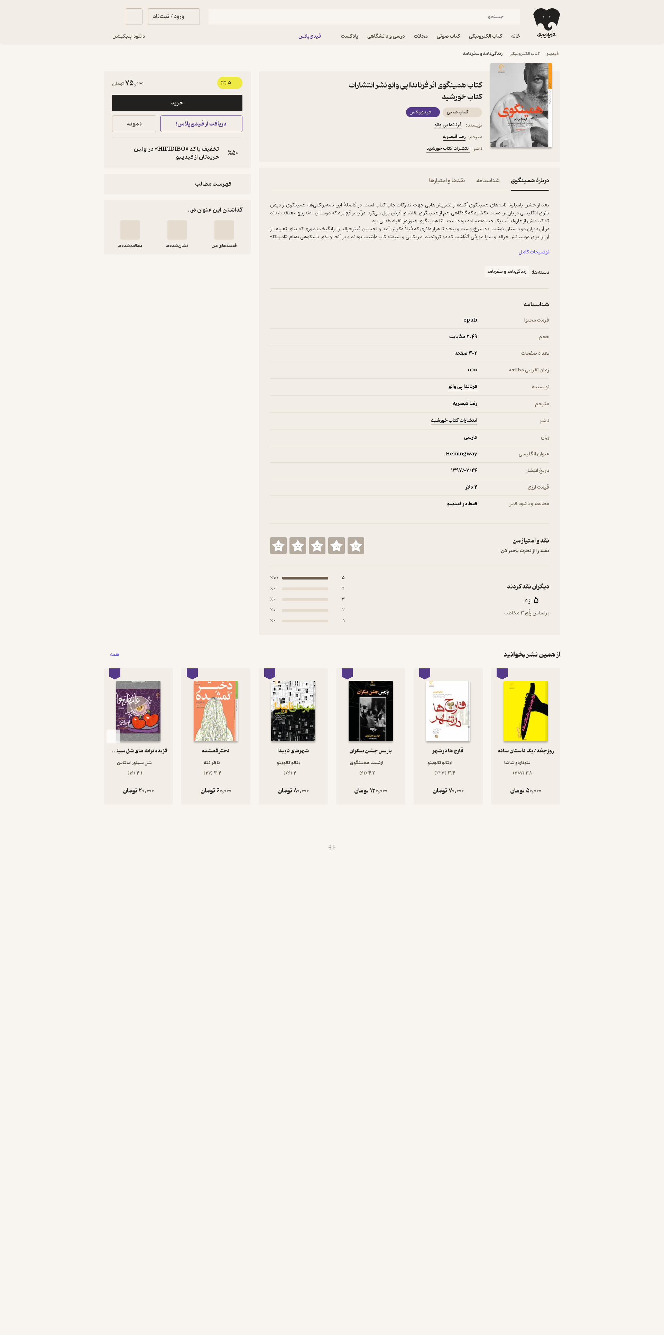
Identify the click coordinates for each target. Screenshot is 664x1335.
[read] (130, 230)
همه (114, 655)
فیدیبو (552, 53)
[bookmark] (291, 150)
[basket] (134, 16)
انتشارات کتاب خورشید (448, 148)
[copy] (119, 153)
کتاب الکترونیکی (524, 53)
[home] (546, 23)
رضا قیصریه (454, 136)
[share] (324, 150)
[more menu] (274, 150)
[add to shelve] (224, 230)
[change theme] (112, 16)
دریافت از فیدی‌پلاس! (201, 124)
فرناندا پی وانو (448, 125)
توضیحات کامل (534, 252)
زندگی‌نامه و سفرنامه (482, 53)
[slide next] (113, 736)
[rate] (356, 545)
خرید (177, 103)
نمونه (134, 124)
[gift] (307, 150)
